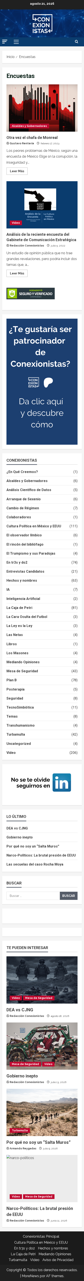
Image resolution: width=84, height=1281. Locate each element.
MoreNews (30, 1276)
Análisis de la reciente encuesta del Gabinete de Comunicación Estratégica (42, 204)
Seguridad (14, 698)
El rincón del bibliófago (25, 544)
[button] (4, 41)
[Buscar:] (33, 896)
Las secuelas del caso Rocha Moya (34, 864)
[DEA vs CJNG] (42, 980)
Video (16, 222)
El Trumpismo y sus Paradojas (30, 553)
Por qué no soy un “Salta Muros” (32, 846)
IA (8, 589)
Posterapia (15, 689)
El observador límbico (24, 535)
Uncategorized (18, 744)
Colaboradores (18, 517)
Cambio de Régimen (22, 508)
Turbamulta (15, 734)
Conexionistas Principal (41, 1236)
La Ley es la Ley (19, 626)
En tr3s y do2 (16, 562)
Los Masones (17, 653)
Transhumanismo (20, 725)
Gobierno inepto (19, 837)
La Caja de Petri (19, 608)
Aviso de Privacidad (57, 1260)
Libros (11, 644)
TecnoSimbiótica (20, 707)
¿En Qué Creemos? (22, 472)
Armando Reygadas (23, 1148)
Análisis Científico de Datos (28, 490)
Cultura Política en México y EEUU (33, 526)
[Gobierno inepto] (42, 1046)
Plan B (11, 680)
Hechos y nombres (21, 580)
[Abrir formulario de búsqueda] (76, 42)
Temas (12, 716)
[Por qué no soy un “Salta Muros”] (42, 1112)
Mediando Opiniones (23, 662)
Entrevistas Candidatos (25, 571)
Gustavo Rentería (22, 143)
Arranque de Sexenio (23, 499)
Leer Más (19, 170)
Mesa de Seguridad (22, 671)
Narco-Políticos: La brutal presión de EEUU (41, 855)
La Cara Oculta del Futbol (26, 617)
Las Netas (14, 635)
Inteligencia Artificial (23, 599)
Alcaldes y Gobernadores (29, 126)
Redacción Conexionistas (27, 245)
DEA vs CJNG (17, 828)
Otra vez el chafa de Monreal (42, 108)
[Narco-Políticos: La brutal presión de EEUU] (42, 1178)
